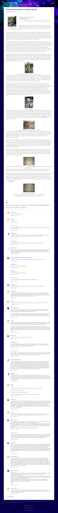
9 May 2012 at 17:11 (14, 297)
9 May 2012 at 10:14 (14, 237)
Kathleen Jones (13, 419)
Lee (11, 219)
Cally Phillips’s (44, 117)
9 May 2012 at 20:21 (14, 338)
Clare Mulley (13, 264)
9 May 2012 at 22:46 (14, 370)
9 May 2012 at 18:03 (14, 317)
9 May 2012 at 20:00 (14, 332)
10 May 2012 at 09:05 (14, 408)
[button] (51, 10)
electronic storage (10, 205)
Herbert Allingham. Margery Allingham (42, 205)
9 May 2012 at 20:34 (14, 347)
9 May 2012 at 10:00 (14, 230)
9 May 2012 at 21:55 (14, 356)
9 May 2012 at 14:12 (14, 254)
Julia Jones (11, 181)
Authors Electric (12, 2)
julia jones (12, 335)
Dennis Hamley (13, 456)
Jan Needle (13, 291)
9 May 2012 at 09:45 (14, 222)
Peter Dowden (13, 488)
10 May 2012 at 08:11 (14, 381)
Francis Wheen (31, 205)
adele (12, 301)
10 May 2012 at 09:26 (14, 416)
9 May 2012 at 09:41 (14, 215)
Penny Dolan (13, 284)
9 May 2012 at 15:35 (14, 261)
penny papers (23, 207)
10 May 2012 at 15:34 (14, 467)
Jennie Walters (13, 342)
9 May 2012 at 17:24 (14, 304)
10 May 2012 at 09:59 (14, 429)
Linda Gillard (13, 241)
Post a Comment (10, 496)
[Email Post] (6, 203)
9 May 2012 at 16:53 (14, 281)
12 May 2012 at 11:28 (14, 493)
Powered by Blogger (30, 505)
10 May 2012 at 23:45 (14, 485)
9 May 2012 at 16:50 (14, 267)
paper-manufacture (16, 207)
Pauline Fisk (13, 247)
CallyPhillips (13, 233)
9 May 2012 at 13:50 (14, 244)
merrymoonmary (31, 507)
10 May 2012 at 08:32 (14, 396)
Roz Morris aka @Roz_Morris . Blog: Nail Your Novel (20, 257)
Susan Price (13, 212)
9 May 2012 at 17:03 (14, 287)
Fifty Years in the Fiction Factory (21, 205)
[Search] (53, 3)
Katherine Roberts (14, 307)
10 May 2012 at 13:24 (14, 453)
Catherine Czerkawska (15, 359)
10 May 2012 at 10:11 (14, 439)
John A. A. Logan (14, 470)
